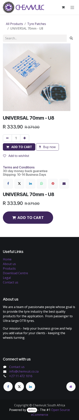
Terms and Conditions (19, 167)
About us (9, 264)
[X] (19, 183)
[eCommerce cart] (63, 7)
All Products (14, 24)
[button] (19, 147)
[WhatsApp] (41, 183)
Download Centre (15, 273)
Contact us (10, 282)
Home (7, 259)
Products (9, 268)
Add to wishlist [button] (18, 156)
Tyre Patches (36, 24)
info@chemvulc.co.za (24, 371)
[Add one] (24, 138)
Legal (7, 278)
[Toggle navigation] (72, 7)
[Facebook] (8, 183)
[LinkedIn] (30, 183)
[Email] (64, 183)
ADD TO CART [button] (30, 217)
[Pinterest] (53, 183)
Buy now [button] (49, 147)
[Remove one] (7, 138)
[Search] (71, 38)
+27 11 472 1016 (20, 376)
